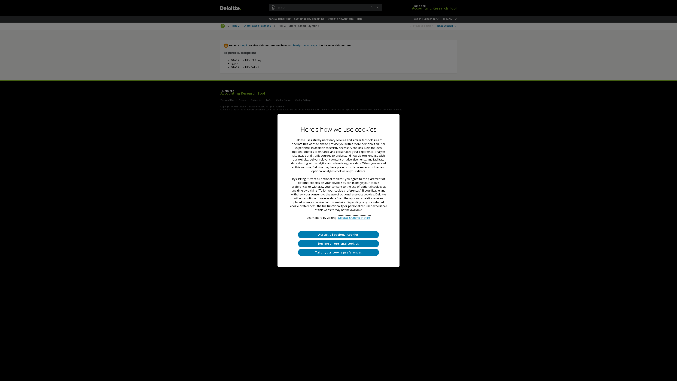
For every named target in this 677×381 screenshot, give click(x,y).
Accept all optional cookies (338, 235)
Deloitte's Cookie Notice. (354, 218)
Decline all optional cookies (338, 244)
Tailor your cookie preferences (338, 252)
